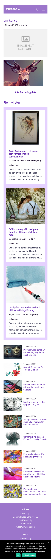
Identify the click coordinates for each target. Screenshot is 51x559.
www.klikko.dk (28, 527)
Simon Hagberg (34, 160)
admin (24, 25)
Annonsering (25, 538)
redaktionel (14, 165)
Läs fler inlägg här (25, 92)
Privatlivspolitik (29, 555)
